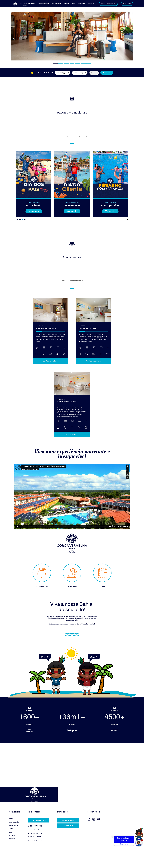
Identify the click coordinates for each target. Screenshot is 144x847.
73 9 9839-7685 (36, 833)
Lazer (66, 4)
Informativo (68, 825)
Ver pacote (34, 211)
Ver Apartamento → (50, 361)
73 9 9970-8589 (36, 826)
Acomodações (43, 4)
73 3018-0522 (35, 829)
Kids (73, 4)
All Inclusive (56, 4)
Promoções (127, 4)
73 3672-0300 (35, 837)
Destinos (81, 4)
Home (33, 4)
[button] (17, 219)
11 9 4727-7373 (36, 840)
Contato (91, 4)
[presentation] (125, 219)
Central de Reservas (108, 4)
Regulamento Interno (68, 820)
